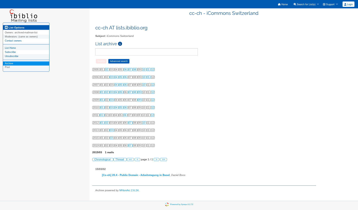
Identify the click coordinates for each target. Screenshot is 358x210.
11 (148, 69)
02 (107, 69)
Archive (9, 63)
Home (284, 4)
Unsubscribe (11, 56)
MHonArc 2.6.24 (129, 190)
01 (102, 92)
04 (116, 77)
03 (112, 77)
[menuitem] (283, 4)
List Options (16, 27)
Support (330, 4)
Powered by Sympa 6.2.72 (181, 204)
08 (135, 69)
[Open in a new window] (120, 44)
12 (152, 69)
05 (121, 77)
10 (144, 69)
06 (126, 69)
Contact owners (13, 40)
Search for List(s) (305, 4)
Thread (120, 159)
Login (349, 4)
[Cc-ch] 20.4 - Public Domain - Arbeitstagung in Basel (136, 175)
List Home (10, 48)
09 (140, 92)
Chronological (102, 159)
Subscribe (10, 52)
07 (130, 69)
